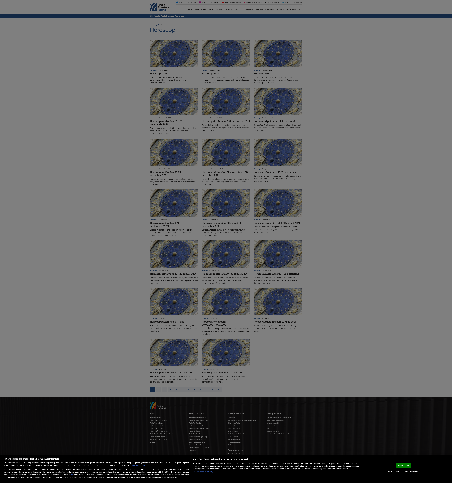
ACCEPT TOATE (403, 465)
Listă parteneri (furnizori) (203, 472)
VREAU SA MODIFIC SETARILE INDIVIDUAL (403, 471)
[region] (226, 469)
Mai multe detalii (138, 465)
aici (72, 474)
